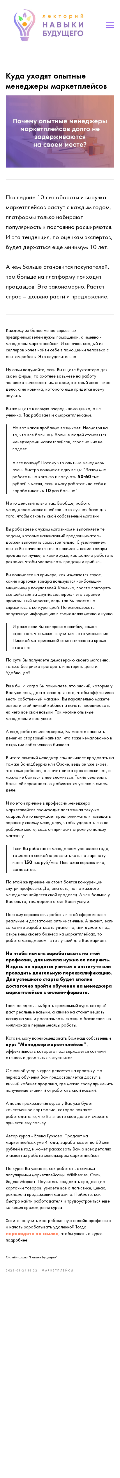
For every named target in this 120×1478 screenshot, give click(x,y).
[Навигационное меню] (110, 25)
